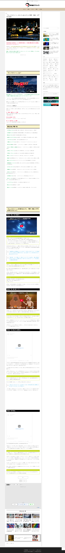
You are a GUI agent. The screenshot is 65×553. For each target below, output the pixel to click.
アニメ (15, 484)
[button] (58, 28)
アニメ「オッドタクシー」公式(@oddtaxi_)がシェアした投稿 (19, 360)
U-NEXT (12, 484)
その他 (8, 484)
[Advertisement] (23, 62)
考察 (22, 484)
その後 (19, 484)
